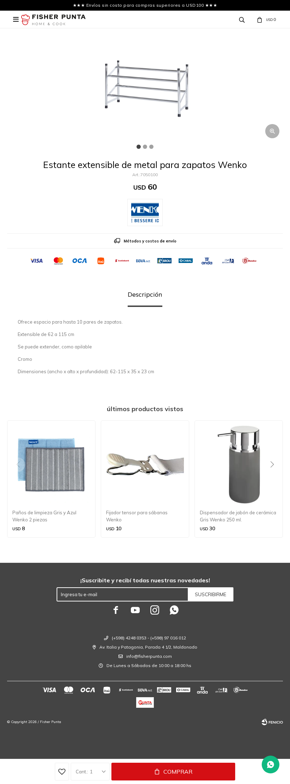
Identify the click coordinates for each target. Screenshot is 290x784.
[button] (274, 479)
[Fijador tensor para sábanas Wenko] (145, 465)
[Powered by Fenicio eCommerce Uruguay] (272, 722)
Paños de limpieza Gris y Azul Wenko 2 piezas (44, 516)
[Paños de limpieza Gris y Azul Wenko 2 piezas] (51, 465)
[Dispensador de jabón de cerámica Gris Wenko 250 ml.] (239, 465)
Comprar (177, 771)
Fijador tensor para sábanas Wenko (137, 516)
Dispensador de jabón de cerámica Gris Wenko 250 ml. (238, 516)
